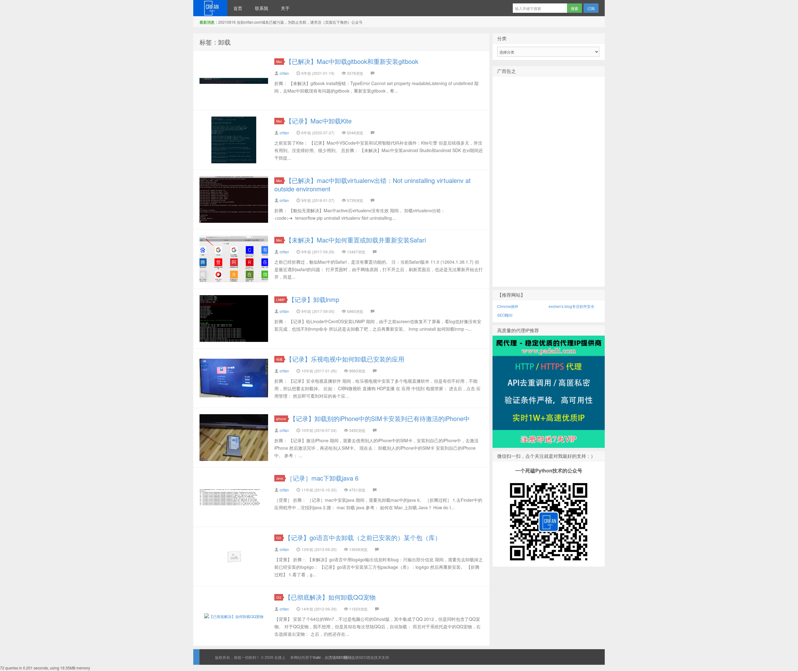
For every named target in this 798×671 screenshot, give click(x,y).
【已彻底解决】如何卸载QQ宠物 (330, 597)
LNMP (280, 299)
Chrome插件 (507, 306)
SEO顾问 (504, 315)
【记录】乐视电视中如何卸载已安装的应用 (345, 358)
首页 (237, 8)
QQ (278, 597)
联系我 (261, 8)
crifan (284, 73)
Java (279, 478)
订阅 (591, 8)
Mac (279, 61)
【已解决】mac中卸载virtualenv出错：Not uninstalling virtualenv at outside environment (372, 184)
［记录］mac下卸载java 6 (322, 477)
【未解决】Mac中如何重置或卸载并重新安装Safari (356, 239)
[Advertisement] (548, 191)
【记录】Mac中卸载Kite (319, 120)
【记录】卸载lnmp (313, 299)
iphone (281, 418)
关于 (285, 8)
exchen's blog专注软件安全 (571, 306)
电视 (279, 359)
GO (278, 537)
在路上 (210, 8)
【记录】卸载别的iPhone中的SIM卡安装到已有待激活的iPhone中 (380, 418)
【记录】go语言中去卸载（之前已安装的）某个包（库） (363, 537)
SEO (363, 657)
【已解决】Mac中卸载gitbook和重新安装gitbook (352, 61)
